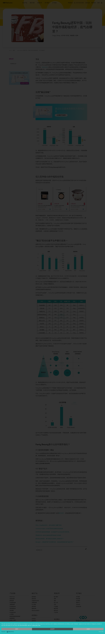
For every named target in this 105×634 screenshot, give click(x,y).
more (88, 629)
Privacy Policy (101, 631)
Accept (52, 629)
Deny (16, 629)
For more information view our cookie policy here (29, 625)
